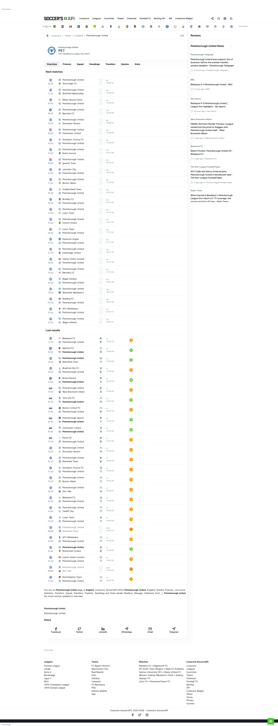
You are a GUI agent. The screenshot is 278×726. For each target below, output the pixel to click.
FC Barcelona (98, 684)
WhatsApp (126, 632)
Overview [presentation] (52, 64)
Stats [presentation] (137, 64)
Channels (191, 678)
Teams (189, 675)
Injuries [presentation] (125, 64)
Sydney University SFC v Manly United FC (160, 672)
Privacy (190, 700)
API (188, 687)
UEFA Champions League (56, 684)
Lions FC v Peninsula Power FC (154, 681)
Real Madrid (97, 672)
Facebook (56, 632)
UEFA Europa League (54, 687)
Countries (191, 672)
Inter (94, 675)
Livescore (191, 665)
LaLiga (47, 669)
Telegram (173, 632)
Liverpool (96, 681)
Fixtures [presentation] (67, 64)
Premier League (52, 665)
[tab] (52, 64)
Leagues (190, 669)
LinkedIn (103, 632)
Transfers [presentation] (110, 64)
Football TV (192, 681)
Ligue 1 (47, 678)
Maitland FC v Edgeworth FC (153, 665)
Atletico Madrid (99, 691)
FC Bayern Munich (101, 665)
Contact (190, 703)
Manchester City (100, 669)
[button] (182, 35)
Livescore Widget (195, 691)
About (189, 694)
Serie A (47, 672)
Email (150, 632)
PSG (94, 687)
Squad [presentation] (80, 64)
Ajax (94, 694)
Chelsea (96, 678)
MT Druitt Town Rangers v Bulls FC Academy (161, 669)
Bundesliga (49, 675)
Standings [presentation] (94, 64)
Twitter (79, 632)
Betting (190, 684)
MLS (46, 681)
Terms (189, 697)
